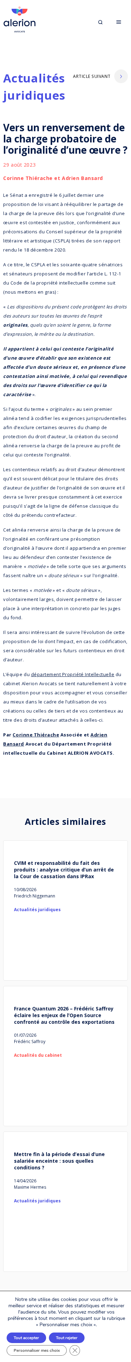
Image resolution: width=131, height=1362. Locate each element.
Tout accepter (26, 1338)
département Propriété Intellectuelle (73, 674)
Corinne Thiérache (36, 735)
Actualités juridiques (34, 87)
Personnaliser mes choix (37, 1350)
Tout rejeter (67, 1338)
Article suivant (91, 76)
